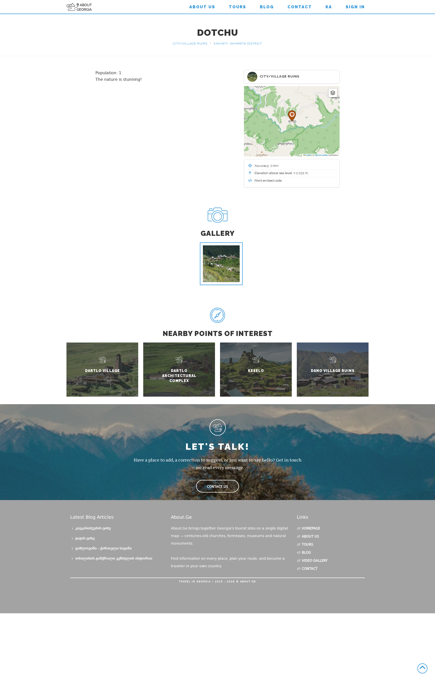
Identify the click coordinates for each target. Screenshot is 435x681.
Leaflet (308, 155)
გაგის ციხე (85, 538)
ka (328, 7)
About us (202, 7)
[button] (292, 115)
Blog (267, 7)
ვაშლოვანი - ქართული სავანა (103, 548)
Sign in (355, 7)
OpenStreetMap (321, 155)
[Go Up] (422, 668)
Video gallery (315, 560)
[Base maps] (333, 93)
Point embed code (268, 180)
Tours (237, 7)
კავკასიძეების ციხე (93, 528)
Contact (299, 7)
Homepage (311, 528)
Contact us (217, 486)
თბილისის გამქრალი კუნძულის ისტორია (113, 558)
